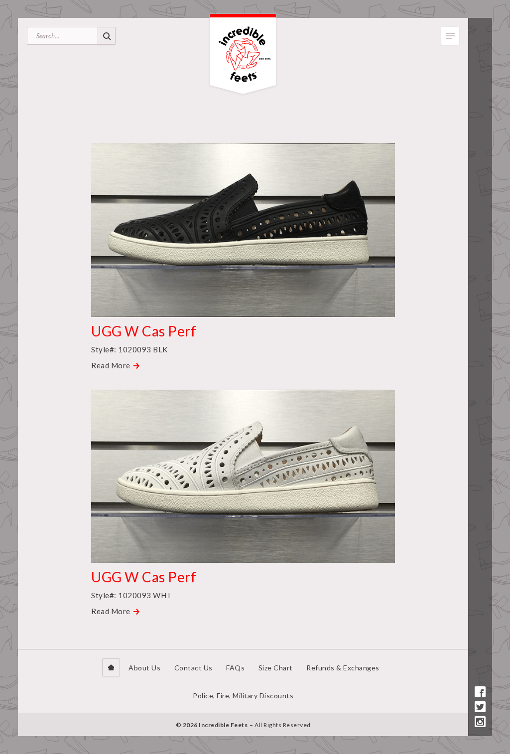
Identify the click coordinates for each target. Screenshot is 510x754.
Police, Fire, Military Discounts (243, 695)
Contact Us (193, 667)
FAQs (235, 667)
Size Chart (275, 667)
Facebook (480, 691)
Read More (110, 365)
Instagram (480, 721)
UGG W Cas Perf (143, 331)
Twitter (480, 706)
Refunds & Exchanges (343, 667)
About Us (144, 667)
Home (111, 667)
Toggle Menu (450, 36)
